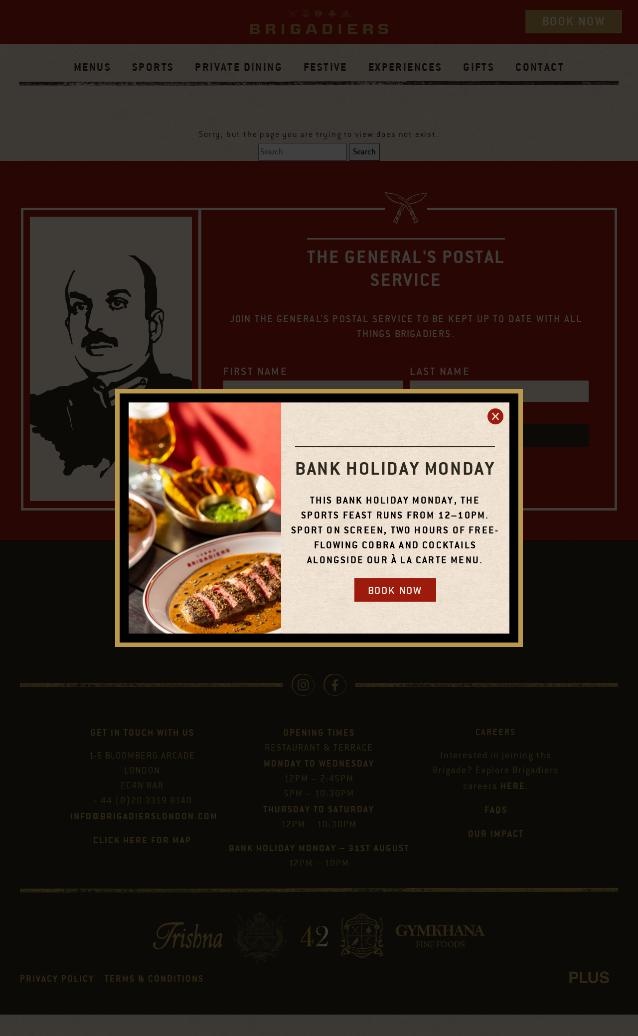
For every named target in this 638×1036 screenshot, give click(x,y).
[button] (495, 416)
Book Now (395, 590)
